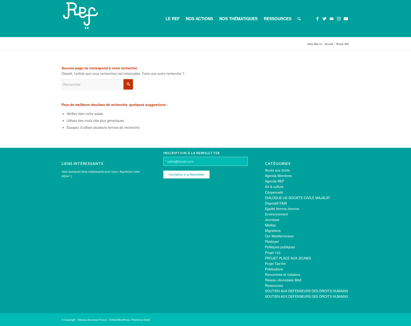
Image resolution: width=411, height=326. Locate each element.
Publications (274, 269)
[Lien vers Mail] (331, 18)
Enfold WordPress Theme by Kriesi (129, 319)
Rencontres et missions (282, 274)
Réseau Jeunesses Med (283, 280)
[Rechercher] (299, 18)
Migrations (273, 230)
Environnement (276, 214)
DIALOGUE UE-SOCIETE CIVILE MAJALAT (297, 197)
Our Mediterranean (279, 236)
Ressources (274, 285)
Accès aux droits (277, 170)
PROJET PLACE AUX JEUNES (288, 258)
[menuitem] (172, 18)
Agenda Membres (278, 175)
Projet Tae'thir (275, 263)
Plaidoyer (272, 241)
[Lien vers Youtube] (345, 18)
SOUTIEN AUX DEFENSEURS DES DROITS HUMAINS (306, 290)
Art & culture (274, 186)
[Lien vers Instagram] (338, 18)
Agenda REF (274, 181)
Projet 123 (272, 252)
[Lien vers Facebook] (317, 18)
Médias (270, 225)
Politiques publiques (280, 246)
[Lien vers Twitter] (324, 18)
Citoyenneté (274, 192)
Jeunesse (272, 219)
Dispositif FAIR (276, 203)
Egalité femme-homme (282, 208)
